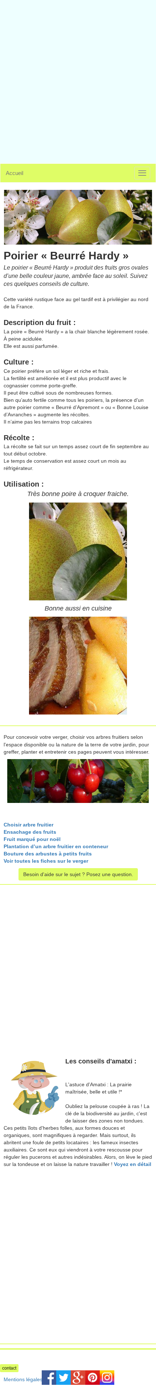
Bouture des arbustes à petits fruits (48, 854)
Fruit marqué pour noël (32, 839)
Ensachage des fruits (30, 832)
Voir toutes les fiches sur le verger (46, 861)
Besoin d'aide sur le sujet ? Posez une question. (78, 874)
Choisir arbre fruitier (28, 825)
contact (9, 1368)
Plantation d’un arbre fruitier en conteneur (56, 846)
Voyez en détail (132, 1164)
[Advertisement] (78, 78)
